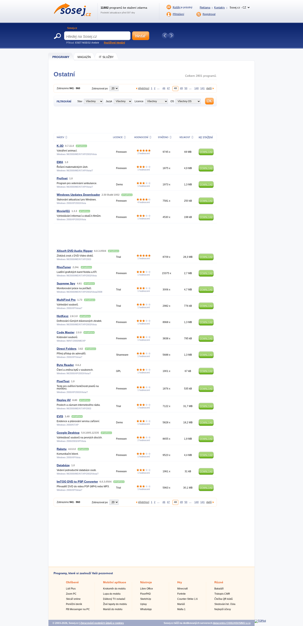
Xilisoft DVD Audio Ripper (75, 250)
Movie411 (63, 211)
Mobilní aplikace (114, 582)
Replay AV (64, 400)
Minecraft (182, 588)
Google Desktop (68, 432)
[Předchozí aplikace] (165, 36)
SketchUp (145, 599)
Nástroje (146, 582)
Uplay (143, 604)
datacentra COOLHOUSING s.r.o (231, 623)
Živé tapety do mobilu (115, 604)
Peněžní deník (74, 604)
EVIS (60, 416)
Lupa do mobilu (112, 593)
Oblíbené (72, 582)
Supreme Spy (66, 283)
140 (196, 88)
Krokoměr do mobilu (114, 588)
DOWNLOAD (206, 152)
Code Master (65, 332)
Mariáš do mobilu (112, 609)
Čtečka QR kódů (223, 599)
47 (168, 88)
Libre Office (146, 588)
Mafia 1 (181, 609)
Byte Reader (65, 365)
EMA (60, 162)
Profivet (62, 178)
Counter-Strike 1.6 (187, 599)
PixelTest (63, 381)
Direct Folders (66, 348)
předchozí (143, 88)
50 (185, 88)
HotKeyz (62, 316)
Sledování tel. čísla (224, 604)
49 (181, 88)
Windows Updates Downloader (78, 194)
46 (163, 88)
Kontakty (219, 7)
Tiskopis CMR (222, 593)
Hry (179, 582)
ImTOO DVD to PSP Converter (77, 481)
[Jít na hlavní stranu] (72, 15)
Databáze (63, 465)
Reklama (205, 7)
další (209, 88)
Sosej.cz (72, 28)
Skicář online (73, 599)
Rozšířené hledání (114, 42)
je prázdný (182, 7)
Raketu (62, 449)
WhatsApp (146, 609)
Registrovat (209, 14)
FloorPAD (145, 593)
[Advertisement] (135, 119)
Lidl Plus (71, 588)
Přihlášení (178, 14)
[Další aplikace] (171, 36)
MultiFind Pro (66, 299)
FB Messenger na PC (78, 609)
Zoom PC (71, 593)
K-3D (60, 145)
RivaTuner (64, 267)
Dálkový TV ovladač (114, 599)
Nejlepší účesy (222, 609)
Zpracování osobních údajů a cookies (102, 623)
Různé (218, 582)
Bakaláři (219, 588)
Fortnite (181, 593)
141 (202, 88)
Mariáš (181, 604)
